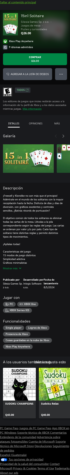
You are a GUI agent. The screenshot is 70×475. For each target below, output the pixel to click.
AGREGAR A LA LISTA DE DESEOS (30, 74)
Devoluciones (43, 446)
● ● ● (61, 74)
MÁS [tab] (57, 123)
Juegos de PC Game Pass (35, 428)
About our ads (9, 473)
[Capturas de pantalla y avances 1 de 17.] (28, 158)
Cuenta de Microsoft (42, 441)
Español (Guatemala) (13, 455)
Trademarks (62, 468)
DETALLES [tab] (13, 123)
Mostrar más (10, 268)
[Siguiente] (63, 136)
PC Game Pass (9, 428)
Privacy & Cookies (25, 468)
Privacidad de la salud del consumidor (24, 464)
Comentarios (58, 432)
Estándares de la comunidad (18, 437)
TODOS (21, 90)
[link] (19, 393)
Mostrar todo (42, 362)
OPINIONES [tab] (35, 123)
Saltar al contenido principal (18, 2)
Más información (32, 108)
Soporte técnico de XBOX (33, 432)
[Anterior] (56, 136)
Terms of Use (45, 468)
